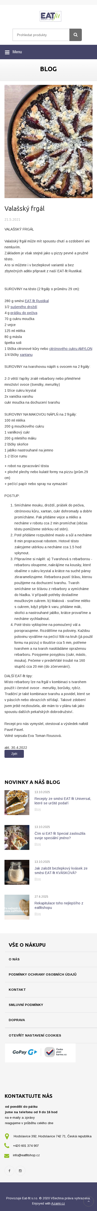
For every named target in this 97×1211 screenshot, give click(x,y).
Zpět (14, 754)
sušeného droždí (23, 307)
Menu (17, 52)
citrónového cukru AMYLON (70, 349)
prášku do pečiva (23, 313)
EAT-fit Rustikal (37, 301)
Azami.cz (58, 1203)
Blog (38, 809)
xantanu (26, 355)
